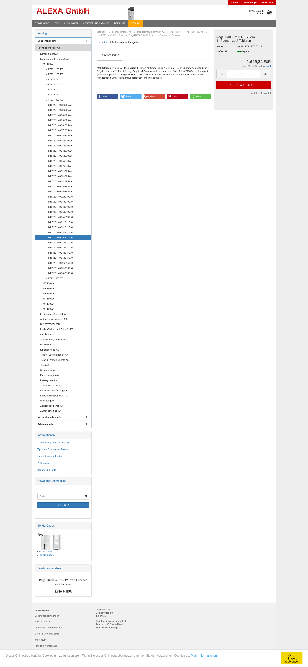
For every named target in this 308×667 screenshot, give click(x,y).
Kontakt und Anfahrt (96, 23)
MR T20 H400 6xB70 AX (60, 161)
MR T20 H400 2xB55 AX (60, 105)
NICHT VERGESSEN (50, 324)
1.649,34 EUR (63, 591)
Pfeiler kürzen (46, 551)
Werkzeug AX (47, 400)
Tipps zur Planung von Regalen (53, 449)
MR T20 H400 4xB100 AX (60, 207)
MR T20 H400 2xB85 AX (60, 171)
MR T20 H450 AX (54, 278)
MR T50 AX (48, 293)
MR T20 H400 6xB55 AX (60, 125)
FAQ (57, 23)
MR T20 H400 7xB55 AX (60, 130)
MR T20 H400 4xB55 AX (60, 115)
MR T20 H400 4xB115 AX (60, 232)
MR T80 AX (48, 309)
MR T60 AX (48, 298)
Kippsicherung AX (49, 349)
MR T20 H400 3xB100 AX (60, 201)
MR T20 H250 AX (54, 84)
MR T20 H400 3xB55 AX (60, 110)
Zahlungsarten (44, 463)
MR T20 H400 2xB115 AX (60, 222)
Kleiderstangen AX (49, 375)
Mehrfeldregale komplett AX (54, 59)
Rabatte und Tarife (46, 470)
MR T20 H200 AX (54, 74)
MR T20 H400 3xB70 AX (60, 145)
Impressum (40, 639)
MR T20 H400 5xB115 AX (60, 237)
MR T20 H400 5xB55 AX (60, 120)
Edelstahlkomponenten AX (54, 395)
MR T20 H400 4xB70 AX (60, 150)
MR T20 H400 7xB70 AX (60, 166)
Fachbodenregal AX (49, 47)
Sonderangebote (47, 40)
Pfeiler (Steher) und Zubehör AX (56, 329)
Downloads (42, 23)
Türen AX (44, 365)
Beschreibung (109, 55)
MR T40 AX (48, 288)
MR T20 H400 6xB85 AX (60, 191)
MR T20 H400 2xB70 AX (60, 140)
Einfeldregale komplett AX (53, 314)
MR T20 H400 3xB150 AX (60, 268)
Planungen (71, 23)
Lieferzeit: (222, 51)
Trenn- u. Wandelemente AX (54, 360)
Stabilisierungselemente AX (54, 339)
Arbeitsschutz (45, 424)
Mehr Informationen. (204, 655)
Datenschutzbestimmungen (49, 627)
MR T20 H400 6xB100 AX (60, 217)
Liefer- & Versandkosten (49, 456)
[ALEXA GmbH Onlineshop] (73, 12)
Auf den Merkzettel (261, 93)
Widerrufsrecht (42, 621)
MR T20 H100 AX (54, 69)
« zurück (103, 42)
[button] (107, 96)
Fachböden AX (48, 334)
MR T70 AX (48, 304)
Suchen (234, 2)
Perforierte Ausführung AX (53, 390)
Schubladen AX (48, 370)
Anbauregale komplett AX (53, 319)
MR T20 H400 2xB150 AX (60, 263)
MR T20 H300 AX (54, 89)
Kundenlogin (250, 2)
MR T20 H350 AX (54, 94)
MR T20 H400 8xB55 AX (60, 135)
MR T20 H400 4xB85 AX (60, 181)
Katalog (135, 23)
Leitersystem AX (48, 380)
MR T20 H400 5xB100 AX (60, 212)
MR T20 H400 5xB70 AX (60, 155)
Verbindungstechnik (49, 417)
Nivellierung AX (48, 344)
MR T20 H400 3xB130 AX (60, 247)
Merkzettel (267, 2)
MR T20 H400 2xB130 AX (60, 242)
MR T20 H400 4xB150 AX (60, 273)
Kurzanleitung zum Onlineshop (53, 442)
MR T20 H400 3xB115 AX (60, 227)
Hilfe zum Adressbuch (46, 645)
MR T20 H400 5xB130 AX (60, 257)
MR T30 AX (48, 283)
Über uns (119, 23)
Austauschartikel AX (50, 410)
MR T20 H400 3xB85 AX (60, 176)
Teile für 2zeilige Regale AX (54, 354)
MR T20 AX (48, 64)
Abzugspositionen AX (51, 405)
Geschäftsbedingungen (47, 615)
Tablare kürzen (46, 555)
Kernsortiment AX (49, 54)
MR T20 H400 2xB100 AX (60, 196)
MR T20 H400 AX (54, 99)
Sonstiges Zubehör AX (52, 385)
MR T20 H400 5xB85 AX (60, 186)
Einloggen (63, 505)
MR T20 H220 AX (54, 79)
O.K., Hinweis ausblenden (291, 658)
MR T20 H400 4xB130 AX (60, 252)
